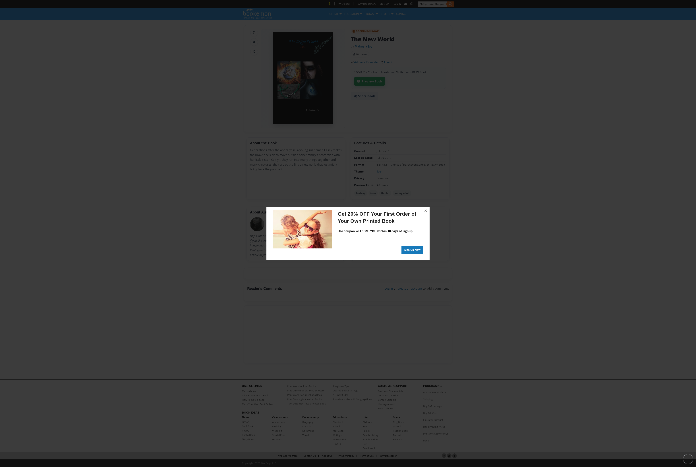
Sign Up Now (412, 250)
